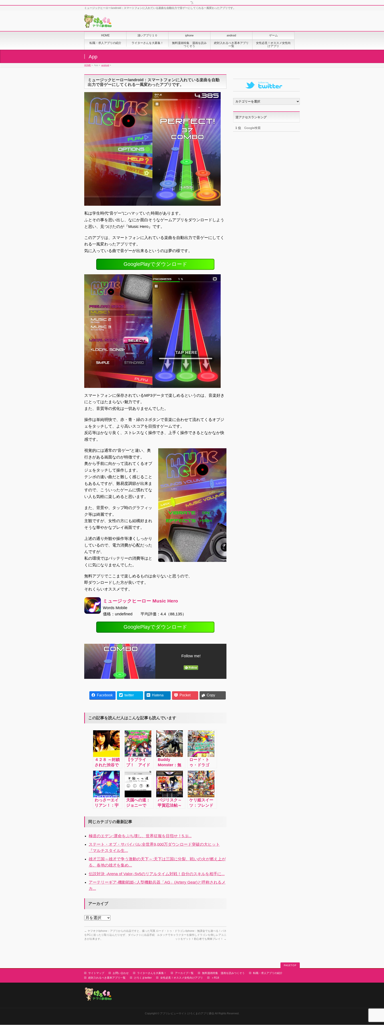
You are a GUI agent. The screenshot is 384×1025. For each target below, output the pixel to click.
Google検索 (248, 128)
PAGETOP (290, 965)
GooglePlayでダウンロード (155, 264)
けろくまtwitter (143, 977)
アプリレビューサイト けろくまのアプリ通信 (187, 1013)
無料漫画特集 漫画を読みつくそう (223, 973)
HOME (87, 65)
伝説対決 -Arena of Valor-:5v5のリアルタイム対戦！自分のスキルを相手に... (157, 874)
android (105, 65)
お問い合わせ (121, 973)
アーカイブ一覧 (184, 973)
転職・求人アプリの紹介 (267, 973)
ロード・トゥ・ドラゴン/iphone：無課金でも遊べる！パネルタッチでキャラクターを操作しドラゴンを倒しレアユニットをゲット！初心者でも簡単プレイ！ (191, 934)
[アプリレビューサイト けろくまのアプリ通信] (98, 23)
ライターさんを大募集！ (151, 973)
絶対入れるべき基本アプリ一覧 (107, 977)
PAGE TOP (372, 990)
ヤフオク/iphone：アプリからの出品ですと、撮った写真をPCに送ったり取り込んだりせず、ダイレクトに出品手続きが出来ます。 (119, 934)
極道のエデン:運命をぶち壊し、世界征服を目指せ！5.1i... (140, 836)
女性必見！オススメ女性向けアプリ (181, 977)
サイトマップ (96, 973)
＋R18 (215, 977)
